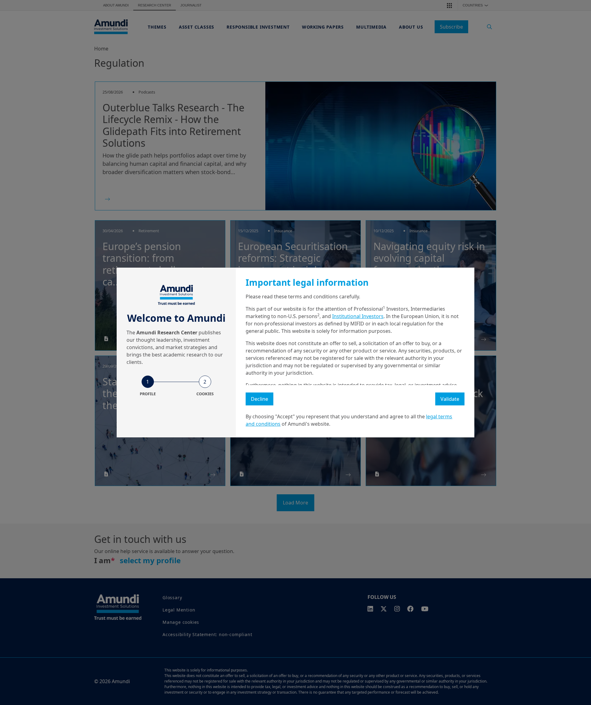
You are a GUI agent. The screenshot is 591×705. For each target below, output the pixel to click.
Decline (259, 399)
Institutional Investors (358, 316)
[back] (573, 383)
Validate (449, 399)
